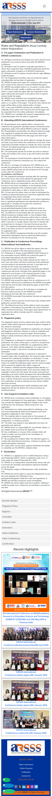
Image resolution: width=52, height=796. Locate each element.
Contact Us (26, 776)
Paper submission (26, 764)
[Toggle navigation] (44, 6)
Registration (26, 38)
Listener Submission (36, 32)
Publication (26, 772)
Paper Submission (15, 32)
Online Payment (26, 768)
